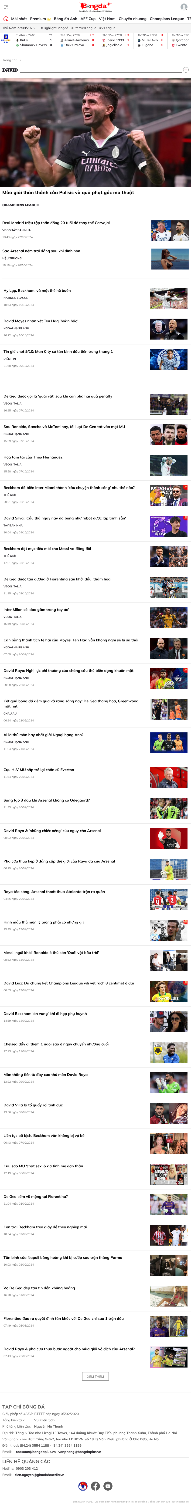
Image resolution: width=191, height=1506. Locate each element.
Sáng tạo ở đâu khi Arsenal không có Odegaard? (46, 800)
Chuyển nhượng (133, 18)
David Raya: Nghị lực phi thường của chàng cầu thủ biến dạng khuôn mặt (68, 670)
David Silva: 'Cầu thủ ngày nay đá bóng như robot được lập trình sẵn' (64, 518)
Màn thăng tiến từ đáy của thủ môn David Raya (45, 1074)
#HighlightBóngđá (54, 28)
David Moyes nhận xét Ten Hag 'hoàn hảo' (40, 321)
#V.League (107, 28)
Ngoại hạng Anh (16, 328)
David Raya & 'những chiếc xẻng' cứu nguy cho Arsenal (52, 830)
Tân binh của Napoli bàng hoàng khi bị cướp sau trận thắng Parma (62, 1257)
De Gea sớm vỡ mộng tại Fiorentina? (35, 1196)
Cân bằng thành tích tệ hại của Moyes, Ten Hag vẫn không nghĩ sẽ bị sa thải (70, 640)
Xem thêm (95, 1377)
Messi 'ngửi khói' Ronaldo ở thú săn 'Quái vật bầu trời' (51, 952)
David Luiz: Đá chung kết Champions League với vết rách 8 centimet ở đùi (68, 983)
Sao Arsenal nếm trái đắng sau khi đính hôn (41, 251)
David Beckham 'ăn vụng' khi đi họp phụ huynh (45, 1013)
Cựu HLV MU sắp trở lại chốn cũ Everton (38, 769)
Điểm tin (9, 358)
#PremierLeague (84, 28)
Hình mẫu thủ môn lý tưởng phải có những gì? (44, 922)
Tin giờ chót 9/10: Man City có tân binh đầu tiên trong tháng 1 (58, 351)
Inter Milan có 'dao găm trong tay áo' (36, 609)
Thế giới (9, 495)
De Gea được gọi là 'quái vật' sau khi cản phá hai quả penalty (57, 396)
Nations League (15, 298)
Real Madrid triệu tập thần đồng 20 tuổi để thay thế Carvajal (56, 222)
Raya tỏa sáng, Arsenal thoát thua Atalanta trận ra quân (54, 891)
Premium (38, 18)
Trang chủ (9, 60)
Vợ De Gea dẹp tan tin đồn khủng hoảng (39, 1288)
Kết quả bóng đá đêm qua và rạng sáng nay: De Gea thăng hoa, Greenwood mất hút (70, 703)
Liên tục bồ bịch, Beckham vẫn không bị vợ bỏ (44, 1135)
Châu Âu (10, 713)
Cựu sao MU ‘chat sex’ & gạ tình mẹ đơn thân (43, 1166)
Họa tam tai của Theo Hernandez (32, 457)
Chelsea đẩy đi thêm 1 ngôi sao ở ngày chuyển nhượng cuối (56, 1044)
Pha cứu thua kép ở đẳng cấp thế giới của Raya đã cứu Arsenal (59, 861)
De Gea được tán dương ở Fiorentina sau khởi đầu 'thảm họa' (57, 579)
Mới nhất (19, 18)
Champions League (167, 18)
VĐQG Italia (12, 403)
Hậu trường (12, 258)
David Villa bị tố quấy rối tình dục (33, 1105)
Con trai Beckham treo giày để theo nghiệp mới (45, 1227)
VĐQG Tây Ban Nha (16, 230)
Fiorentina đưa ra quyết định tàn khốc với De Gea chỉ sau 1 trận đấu (63, 1318)
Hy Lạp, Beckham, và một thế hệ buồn (37, 290)
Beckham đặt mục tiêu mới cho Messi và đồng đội (47, 548)
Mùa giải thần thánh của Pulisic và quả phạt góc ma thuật (68, 192)
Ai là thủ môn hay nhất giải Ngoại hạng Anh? (43, 734)
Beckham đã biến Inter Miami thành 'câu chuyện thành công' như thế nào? (69, 487)
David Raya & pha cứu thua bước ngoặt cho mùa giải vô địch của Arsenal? (69, 1349)
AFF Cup (88, 18)
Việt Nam (107, 18)
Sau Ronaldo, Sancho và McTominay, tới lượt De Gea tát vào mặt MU (64, 426)
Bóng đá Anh (65, 18)
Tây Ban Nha (13, 525)
